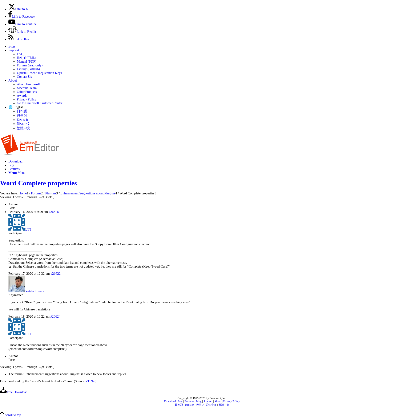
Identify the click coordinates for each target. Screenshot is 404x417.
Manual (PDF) (26, 61)
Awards (22, 95)
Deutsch (22, 119)
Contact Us (24, 76)
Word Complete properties (38, 183)
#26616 (54, 212)
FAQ (20, 54)
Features (189, 401)
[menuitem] (206, 46)
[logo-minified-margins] (30, 154)
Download (170, 401)
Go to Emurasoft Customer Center (39, 103)
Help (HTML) (26, 57)
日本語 (22, 111)
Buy (180, 401)
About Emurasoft (28, 84)
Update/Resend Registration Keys (39, 73)
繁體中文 (23, 128)
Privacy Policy (26, 99)
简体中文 (23, 123)
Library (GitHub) (28, 69)
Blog (11, 46)
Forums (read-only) (30, 65)
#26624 (55, 316)
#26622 (55, 273)
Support (13, 50)
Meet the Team (27, 88)
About (12, 80)
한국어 (22, 115)
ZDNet (90, 381)
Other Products (27, 92)
